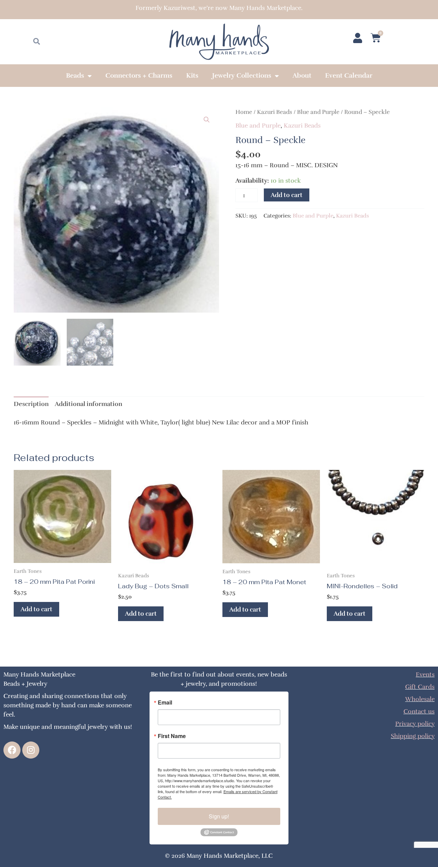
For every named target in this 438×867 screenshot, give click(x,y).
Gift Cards (420, 687)
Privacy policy (415, 723)
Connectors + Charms (138, 75)
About (302, 75)
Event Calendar (348, 75)
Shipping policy (413, 736)
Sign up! (219, 816)
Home (243, 112)
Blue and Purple (318, 112)
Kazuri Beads (274, 112)
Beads (75, 75)
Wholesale (420, 699)
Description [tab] (31, 404)
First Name (172, 736)
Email (165, 702)
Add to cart (286, 195)
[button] (207, 120)
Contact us (419, 711)
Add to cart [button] (36, 609)
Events (425, 674)
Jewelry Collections (241, 75)
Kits (192, 75)
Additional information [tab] (88, 404)
